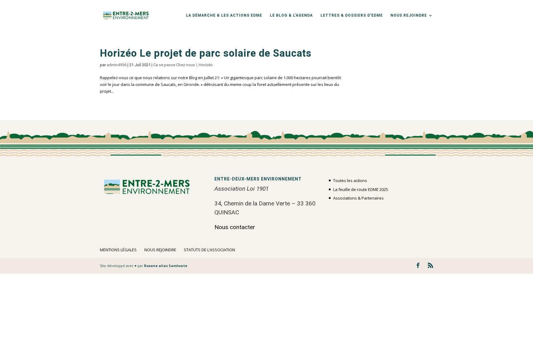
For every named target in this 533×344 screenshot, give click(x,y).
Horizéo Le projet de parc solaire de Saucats (206, 53)
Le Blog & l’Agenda (291, 15)
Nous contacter (234, 227)
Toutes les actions (350, 180)
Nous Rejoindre (408, 15)
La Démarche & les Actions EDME (224, 15)
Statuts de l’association (209, 250)
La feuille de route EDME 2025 (360, 189)
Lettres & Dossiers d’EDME (351, 15)
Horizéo (206, 65)
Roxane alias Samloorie (165, 265)
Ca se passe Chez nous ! (175, 65)
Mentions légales (118, 250)
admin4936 (116, 65)
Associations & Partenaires (358, 198)
